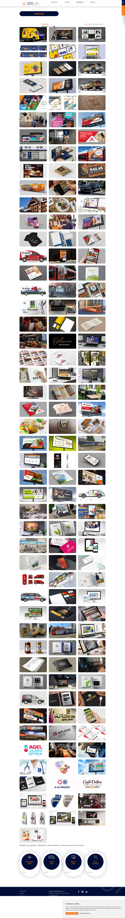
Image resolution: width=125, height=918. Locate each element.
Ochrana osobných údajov (26, 910)
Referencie (79, 2)
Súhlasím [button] (69, 913)
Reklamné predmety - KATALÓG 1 (27, 901)
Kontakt (92, 2)
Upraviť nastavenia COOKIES (26, 913)
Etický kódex (23, 906)
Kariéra (21, 908)
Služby (67, 2)
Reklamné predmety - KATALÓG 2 (27, 904)
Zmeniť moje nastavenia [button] (85, 913)
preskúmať (23, 872)
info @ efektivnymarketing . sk (56, 898)
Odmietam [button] (75, 913)
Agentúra (54, 2)
